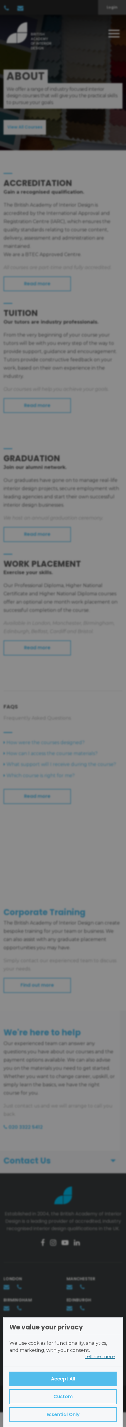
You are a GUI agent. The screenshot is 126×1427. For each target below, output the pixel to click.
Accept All (63, 1378)
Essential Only (63, 1414)
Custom (63, 1396)
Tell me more (100, 1356)
